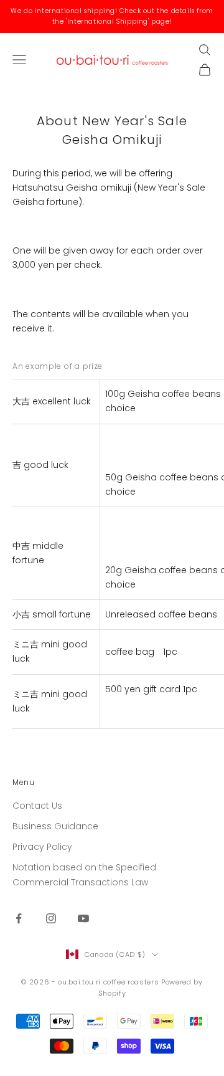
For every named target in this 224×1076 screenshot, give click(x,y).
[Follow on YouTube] (83, 918)
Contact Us (37, 805)
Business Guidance (55, 826)
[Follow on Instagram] (51, 918)
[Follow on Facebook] (18, 918)
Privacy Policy (42, 846)
